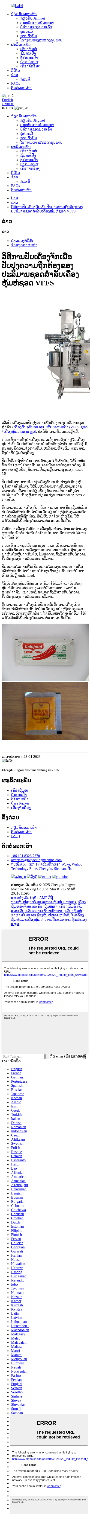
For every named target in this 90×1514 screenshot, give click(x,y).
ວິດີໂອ (15, 71)
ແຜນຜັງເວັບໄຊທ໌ (23, 898)
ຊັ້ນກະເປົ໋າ (28, 53)
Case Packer (29, 62)
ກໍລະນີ (25, 79)
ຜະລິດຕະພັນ (21, 44)
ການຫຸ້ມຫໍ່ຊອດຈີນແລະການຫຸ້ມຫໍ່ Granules (43, 902)
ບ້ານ (14, 198)
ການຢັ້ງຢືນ (28, 36)
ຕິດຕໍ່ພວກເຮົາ (21, 88)
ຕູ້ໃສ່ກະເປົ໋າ (29, 58)
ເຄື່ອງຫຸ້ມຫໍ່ (28, 49)
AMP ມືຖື (46, 898)
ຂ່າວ (14, 75)
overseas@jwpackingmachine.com (36, 860)
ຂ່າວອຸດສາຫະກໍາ (24, 245)
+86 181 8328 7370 (25, 856)
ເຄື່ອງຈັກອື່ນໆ (30, 66)
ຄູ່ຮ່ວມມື (26, 31)
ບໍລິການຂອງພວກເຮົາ (36, 27)
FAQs (15, 83)
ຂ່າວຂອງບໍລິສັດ (22, 241)
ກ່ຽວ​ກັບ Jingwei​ (32, 18)
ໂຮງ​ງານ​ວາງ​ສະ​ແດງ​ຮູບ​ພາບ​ (41, 40)
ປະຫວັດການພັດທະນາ (37, 23)
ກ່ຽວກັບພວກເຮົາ (24, 14)
